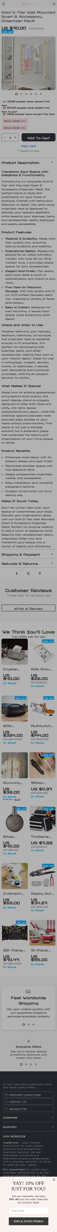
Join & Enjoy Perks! (28, 1221)
